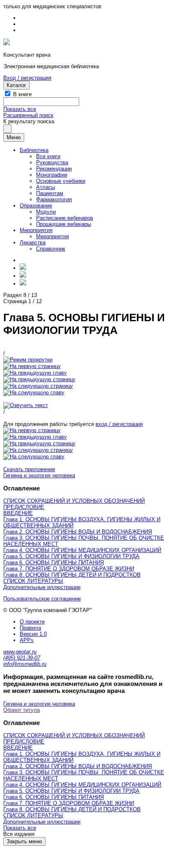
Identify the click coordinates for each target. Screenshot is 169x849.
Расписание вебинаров (64, 218)
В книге (22, 94)
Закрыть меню (24, 841)
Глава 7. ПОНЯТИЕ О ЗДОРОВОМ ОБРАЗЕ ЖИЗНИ (68, 569)
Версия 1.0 (33, 634)
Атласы (45, 187)
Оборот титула (21, 710)
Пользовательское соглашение (42, 599)
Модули (46, 212)
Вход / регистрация (27, 78)
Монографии (51, 175)
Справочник (50, 249)
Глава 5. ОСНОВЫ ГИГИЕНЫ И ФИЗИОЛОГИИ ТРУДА (71, 556)
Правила (30, 628)
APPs (27, 640)
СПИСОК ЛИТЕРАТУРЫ (33, 581)
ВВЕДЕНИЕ (18, 513)
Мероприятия (36, 230)
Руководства (52, 162)
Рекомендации (54, 169)
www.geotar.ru (20, 652)
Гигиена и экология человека (39, 475)
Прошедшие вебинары (63, 224)
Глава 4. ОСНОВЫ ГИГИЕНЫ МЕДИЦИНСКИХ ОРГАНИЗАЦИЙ (82, 550)
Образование (36, 205)
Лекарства (33, 242)
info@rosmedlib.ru (24, 664)
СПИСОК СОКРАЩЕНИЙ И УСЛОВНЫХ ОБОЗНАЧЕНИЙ (74, 501)
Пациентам (49, 193)
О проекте (32, 622)
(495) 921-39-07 (21, 658)
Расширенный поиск (28, 115)
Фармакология (54, 199)
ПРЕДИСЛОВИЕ (23, 507)
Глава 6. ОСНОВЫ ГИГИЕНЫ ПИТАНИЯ (53, 562)
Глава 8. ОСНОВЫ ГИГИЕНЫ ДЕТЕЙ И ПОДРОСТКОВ (72, 575)
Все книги (48, 156)
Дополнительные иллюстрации (41, 587)
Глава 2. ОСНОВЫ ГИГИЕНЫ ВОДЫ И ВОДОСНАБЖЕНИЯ (77, 532)
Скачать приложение (29, 469)
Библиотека (34, 150)
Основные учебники (60, 181)
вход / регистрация (119, 424)
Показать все (19, 109)
